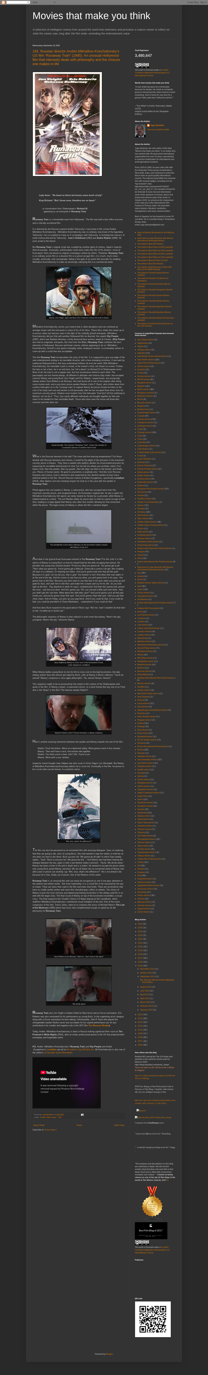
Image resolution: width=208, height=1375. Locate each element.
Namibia (141, 687)
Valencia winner (144, 882)
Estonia (140, 485)
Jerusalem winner (145, 596)
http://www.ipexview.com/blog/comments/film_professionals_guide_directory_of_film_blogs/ (155, 1101)
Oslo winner (142, 707)
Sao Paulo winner (145, 763)
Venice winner (143, 895)
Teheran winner (144, 829)
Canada (141, 416)
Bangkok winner (144, 383)
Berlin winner (143, 389)
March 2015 (145, 1002)
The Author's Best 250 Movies (150, 244)
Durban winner (144, 479)
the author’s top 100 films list (80, 1049)
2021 (140, 943)
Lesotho (141, 621)
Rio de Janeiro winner (147, 740)
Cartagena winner (145, 422)
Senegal (141, 773)
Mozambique (143, 674)
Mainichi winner (144, 641)
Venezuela (142, 892)
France (140, 505)
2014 (140, 1014)
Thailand (141, 832)
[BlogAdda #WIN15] (153, 1117)
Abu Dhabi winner (145, 340)
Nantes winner (144, 690)
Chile (140, 436)
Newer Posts (39, 1125)
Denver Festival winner (147, 469)
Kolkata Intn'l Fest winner (148, 608)
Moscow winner (144, 671)
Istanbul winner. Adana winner (150, 583)
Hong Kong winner (145, 545)
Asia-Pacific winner (146, 360)
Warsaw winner (144, 902)
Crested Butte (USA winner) (149, 452)
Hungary (141, 551)
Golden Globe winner (48, 1117)
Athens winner (143, 366)
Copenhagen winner (146, 446)
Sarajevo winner (144, 766)
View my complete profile (158, 129)
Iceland (140, 555)
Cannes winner (144, 419)
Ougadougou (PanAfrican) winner (152, 710)
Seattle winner (143, 770)
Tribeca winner (144, 856)
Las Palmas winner (146, 615)
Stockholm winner (145, 802)
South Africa (142, 796)
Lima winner (143, 625)
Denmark (141, 462)
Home (79, 1125)
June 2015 (145, 991)
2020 (140, 947)
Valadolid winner (145, 879)
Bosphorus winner (145, 393)
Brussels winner (144, 403)
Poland (140, 723)
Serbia (140, 776)
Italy (139, 586)
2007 (140, 1041)
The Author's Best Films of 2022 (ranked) (155, 250)
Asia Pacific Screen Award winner (152, 356)
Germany (141, 512)
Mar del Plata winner (146, 648)
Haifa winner (143, 532)
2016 (140, 962)
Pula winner (142, 730)
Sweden (141, 809)
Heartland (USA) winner (148, 542)
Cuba (140, 455)
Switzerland (142, 813)
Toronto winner (144, 849)
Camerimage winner (146, 412)
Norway (141, 700)
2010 (140, 1030)
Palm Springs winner (146, 716)
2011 (140, 1026)
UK (139, 865)
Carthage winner (145, 426)
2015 (140, 966)
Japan (140, 589)
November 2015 (147, 969)
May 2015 (144, 994)
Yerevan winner (144, 905)
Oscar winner (143, 703)
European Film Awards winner (150, 489)
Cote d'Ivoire (143, 449)
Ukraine (141, 869)
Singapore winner (145, 789)
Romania (141, 743)
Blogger (109, 1354)
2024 (140, 931)
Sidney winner (143, 786)
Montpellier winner (145, 661)
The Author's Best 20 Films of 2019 (152, 260)
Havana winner (144, 538)
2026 (140, 924)
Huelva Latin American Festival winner (154, 548)
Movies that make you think (91, 15)
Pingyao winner (144, 720)
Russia (140, 750)
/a (168, 1180)
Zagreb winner (144, 909)
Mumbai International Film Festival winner (156, 678)
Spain (140, 799)
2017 (140, 958)
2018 (140, 954)
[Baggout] (141, 1110)
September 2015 (147, 976)
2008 (140, 1037)
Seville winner (143, 779)
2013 (140, 1018)
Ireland (140, 576)
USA (60, 1117)
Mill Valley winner (145, 658)
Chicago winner (144, 432)
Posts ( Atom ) (51, 1130)
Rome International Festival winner (153, 746)
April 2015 (145, 998)
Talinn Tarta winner (146, 822)
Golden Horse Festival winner (150, 525)
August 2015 (146, 987)
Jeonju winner (143, 593)
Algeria (140, 346)
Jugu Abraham (157, 125)
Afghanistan (142, 343)
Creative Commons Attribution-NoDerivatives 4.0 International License (152, 73)
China (140, 439)
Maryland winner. (145, 651)
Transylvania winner (146, 852)
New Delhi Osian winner (148, 693)
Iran (139, 573)
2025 (140, 928)
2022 (140, 939)
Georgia (141, 508)
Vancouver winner (145, 889)
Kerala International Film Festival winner (155, 603)
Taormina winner (145, 826)
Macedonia (142, 638)
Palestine (141, 713)
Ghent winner (143, 515)
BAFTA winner (143, 379)
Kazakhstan (142, 599)
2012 (140, 1022)
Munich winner (144, 683)
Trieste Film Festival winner (149, 859)
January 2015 (146, 1010)
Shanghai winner (145, 783)
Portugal (141, 726)
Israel (140, 579)
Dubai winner (143, 472)
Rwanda (141, 753)
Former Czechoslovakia (148, 502)
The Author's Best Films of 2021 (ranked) (155, 254)
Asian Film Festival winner (149, 363)
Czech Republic (144, 459)
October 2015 (146, 973)
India (139, 558)
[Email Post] (82, 1115)
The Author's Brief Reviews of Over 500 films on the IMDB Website (154, 268)
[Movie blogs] (152, 1221)
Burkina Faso (143, 409)
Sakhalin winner (144, 756)
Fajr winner (142, 492)
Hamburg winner (145, 535)
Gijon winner (143, 518)
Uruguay (141, 872)
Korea (140, 612)
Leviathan (52, 1049)
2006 (140, 1045)
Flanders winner (144, 499)
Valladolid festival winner (148, 885)
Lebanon (141, 618)
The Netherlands (145, 836)
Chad (140, 429)
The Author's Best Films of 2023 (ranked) (155, 247)
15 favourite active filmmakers (57, 1052)
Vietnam (141, 899)
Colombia (141, 442)
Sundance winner (145, 806)
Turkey (140, 862)
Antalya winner (144, 350)
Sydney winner (144, 816)
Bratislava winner (145, 396)
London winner (144, 635)
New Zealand (143, 697)
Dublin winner (143, 475)
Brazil (140, 399)
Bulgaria (141, 406)
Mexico (140, 655)
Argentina (141, 353)
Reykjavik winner (145, 736)
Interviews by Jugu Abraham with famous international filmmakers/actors (155, 239)
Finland (140, 495)
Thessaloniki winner (146, 839)
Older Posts (119, 1125)
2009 (140, 1033)
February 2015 (147, 1006)
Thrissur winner (144, 842)
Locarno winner (144, 631)
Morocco (141, 668)
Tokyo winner (143, 846)
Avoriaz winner (144, 376)
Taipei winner (143, 819)
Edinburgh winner (145, 482)
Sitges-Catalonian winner (148, 793)
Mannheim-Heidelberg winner (150, 645)
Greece (140, 528)
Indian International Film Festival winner (155, 562)
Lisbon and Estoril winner (148, 628)
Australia (141, 369)
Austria (140, 373)
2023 (140, 935)
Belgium (141, 386)
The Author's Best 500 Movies (150, 264)
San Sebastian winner (147, 759)
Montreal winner (144, 664)
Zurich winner (143, 912)
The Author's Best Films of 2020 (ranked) (155, 257)
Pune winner (143, 733)
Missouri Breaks (101, 1025)
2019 (140, 950)
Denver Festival (144, 465)
